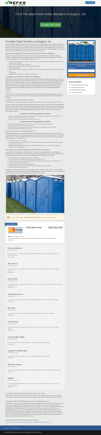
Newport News (28, 422)
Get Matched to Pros (80, 75)
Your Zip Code (72, 68)
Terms (22, 432)
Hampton (21, 422)
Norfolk (34, 422)
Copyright (27, 432)
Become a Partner (16, 428)
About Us (6, 428)
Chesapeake (15, 422)
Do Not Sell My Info (36, 432)
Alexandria (8, 422)
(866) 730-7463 (52, 24)
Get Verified (91, 2)
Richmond (39, 422)
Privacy (18, 432)
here (25, 117)
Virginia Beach (46, 422)
